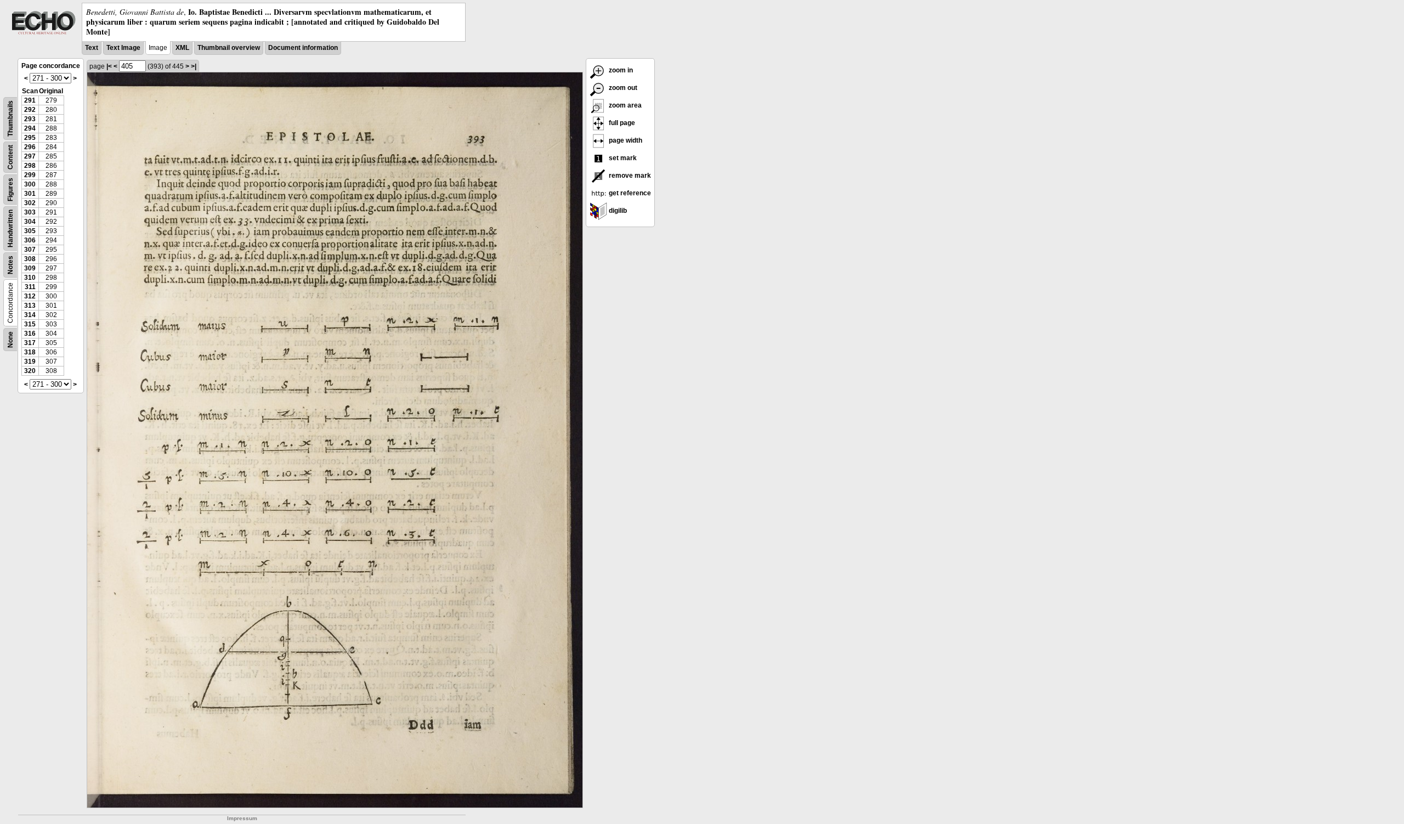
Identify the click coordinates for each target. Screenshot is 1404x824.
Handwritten (10, 228)
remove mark (629, 175)
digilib (617, 211)
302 (30, 203)
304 (30, 221)
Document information (303, 48)
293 (30, 119)
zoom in (620, 70)
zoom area (624, 105)
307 (30, 249)
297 (30, 156)
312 (30, 296)
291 (30, 100)
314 (30, 315)
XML (182, 48)
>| (193, 66)
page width (624, 140)
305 (30, 231)
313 (30, 305)
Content (10, 157)
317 (30, 343)
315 (30, 324)
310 (30, 277)
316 (30, 333)
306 (30, 240)
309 (30, 268)
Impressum (242, 818)
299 (30, 175)
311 (30, 287)
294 (30, 128)
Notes (10, 265)
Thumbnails (10, 118)
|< (109, 66)
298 (30, 166)
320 (30, 371)
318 (30, 352)
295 (30, 138)
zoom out (622, 88)
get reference (629, 193)
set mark (622, 158)
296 (30, 147)
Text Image (123, 48)
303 (30, 212)
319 (30, 361)
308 (30, 259)
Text (91, 48)
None (10, 339)
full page (621, 123)
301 (30, 193)
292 (30, 110)
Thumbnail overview (228, 48)
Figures (10, 189)
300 (30, 184)
